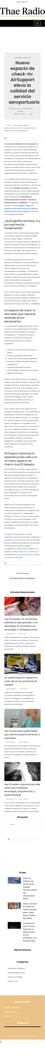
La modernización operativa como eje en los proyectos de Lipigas (21, 681)
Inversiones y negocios (22, 57)
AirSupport (8, 391)
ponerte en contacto (25, 554)
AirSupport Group (11, 534)
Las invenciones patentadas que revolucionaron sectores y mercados (22, 734)
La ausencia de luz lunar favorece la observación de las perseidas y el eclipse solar (30, 932)
